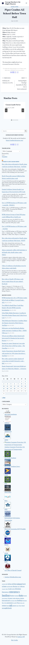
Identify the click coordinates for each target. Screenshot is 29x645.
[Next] (23, 110)
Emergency (5, 592)
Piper (16, 6)
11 (7, 386)
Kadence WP (21, 637)
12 (11, 386)
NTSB (6, 553)
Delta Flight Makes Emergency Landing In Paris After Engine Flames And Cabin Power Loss (14, 316)
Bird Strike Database (10, 458)
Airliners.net (8, 431)
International (6, 600)
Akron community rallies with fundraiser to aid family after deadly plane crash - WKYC (14, 253)
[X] (15, 72)
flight (21, 596)
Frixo (6, 500)
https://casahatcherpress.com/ (14, 140)
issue (16, 600)
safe (10, 606)
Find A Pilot (8, 492)
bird (7, 586)
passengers (10, 603)
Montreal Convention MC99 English (15, 529)
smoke (14, 605)
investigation (12, 600)
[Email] (11, 72)
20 (14, 388)
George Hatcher (4, 598)
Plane (18, 603)
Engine (12, 595)
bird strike (10, 586)
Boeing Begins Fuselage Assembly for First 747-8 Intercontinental (21, 84)
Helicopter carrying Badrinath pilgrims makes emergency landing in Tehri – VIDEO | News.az (14, 331)
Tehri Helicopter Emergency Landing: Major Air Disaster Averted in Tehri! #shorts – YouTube (14, 323)
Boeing (15, 586)
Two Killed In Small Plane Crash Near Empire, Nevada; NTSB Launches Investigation (12, 308)
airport (19, 584)
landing (19, 600)
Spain (17, 605)
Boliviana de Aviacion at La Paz (7, 81)
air (6, 584)
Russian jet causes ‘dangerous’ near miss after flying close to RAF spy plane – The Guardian (13, 346)
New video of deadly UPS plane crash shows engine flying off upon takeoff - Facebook (12, 282)
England (16, 595)
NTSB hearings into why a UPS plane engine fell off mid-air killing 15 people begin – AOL (14, 300)
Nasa (6, 536)
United (23, 605)
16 (25, 386)
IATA (6, 509)
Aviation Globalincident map (13, 577)
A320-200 (4, 584)
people (15, 603)
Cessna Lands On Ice (13, 105)
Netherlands (24, 600)
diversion (18, 589)
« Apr (3, 397)
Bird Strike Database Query (12, 466)
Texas (20, 605)
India (14, 598)
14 (18, 386)
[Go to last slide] (6, 110)
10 (3, 386)
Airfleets (7, 423)
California (22, 586)
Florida (25, 595)
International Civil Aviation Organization (12, 519)
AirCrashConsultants (11, 414)
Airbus (10, 584)
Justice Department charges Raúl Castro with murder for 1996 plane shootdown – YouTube (14, 354)
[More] (17, 72)
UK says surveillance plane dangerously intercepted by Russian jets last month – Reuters (13, 338)
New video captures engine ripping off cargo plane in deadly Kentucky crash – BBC (13, 361)
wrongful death (7, 608)
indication (17, 598)
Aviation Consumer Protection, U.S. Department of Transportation (15, 448)
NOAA (6, 545)
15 (21, 386)
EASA (6, 475)
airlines (14, 584)
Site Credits (14, 640)
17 (3, 388)
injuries (22, 598)
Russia (7, 605)
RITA (6, 562)
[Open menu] (26, 3)
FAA (6, 483)
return (4, 605)
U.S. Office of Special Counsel (13, 570)
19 (11, 388)
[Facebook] (13, 72)
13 (14, 386)
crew (13, 589)
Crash (12, 6)
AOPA (6, 440)
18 (7, 388)
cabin (18, 586)
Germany (10, 598)
